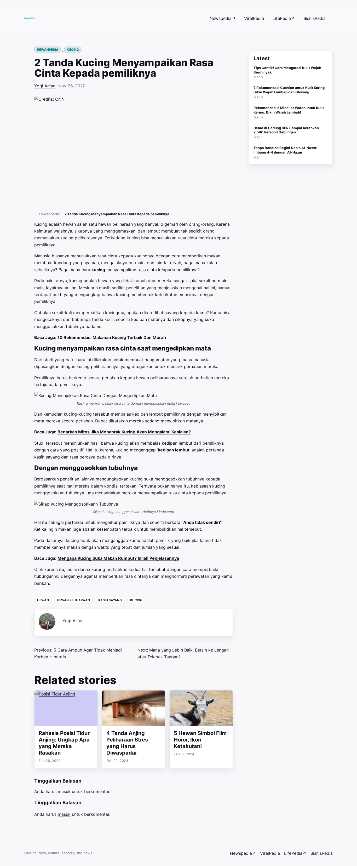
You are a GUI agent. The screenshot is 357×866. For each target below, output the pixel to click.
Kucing (73, 50)
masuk (64, 791)
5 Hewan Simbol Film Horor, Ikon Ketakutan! (200, 739)
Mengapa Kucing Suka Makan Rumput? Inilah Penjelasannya (118, 558)
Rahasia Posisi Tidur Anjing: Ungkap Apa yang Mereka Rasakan (64, 743)
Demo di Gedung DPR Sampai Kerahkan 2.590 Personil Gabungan (286, 130)
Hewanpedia (47, 50)
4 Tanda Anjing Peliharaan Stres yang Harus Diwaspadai (127, 743)
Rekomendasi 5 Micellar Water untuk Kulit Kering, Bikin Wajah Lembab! (289, 110)
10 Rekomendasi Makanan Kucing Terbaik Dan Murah (111, 337)
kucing (98, 269)
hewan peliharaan (73, 600)
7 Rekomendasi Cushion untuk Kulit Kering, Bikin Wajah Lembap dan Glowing (290, 90)
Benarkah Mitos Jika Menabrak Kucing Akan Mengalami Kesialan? (124, 431)
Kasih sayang (110, 600)
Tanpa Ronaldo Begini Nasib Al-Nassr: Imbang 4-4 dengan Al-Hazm (285, 150)
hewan (43, 600)
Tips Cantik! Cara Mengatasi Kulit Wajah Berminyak (287, 70)
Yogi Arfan (44, 85)
